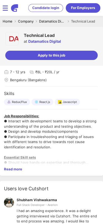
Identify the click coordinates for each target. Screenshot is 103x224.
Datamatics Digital (44, 41)
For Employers (83, 8)
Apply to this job (51, 55)
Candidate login (45, 8)
